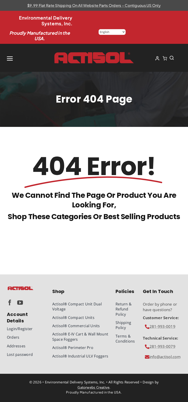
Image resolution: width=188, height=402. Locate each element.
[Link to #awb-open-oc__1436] (172, 58)
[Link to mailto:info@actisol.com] (147, 326)
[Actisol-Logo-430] (93, 53)
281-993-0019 (162, 326)
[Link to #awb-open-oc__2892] (22, 58)
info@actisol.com (165, 356)
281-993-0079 (162, 346)
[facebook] (10, 302)
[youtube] (20, 302)
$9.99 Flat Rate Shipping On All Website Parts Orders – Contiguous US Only (94, 5)
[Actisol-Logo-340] (20, 287)
